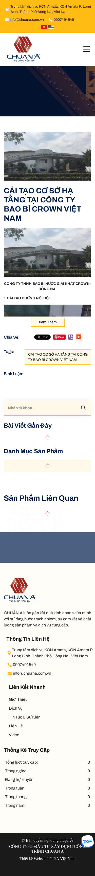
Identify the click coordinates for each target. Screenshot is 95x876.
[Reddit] (78, 337)
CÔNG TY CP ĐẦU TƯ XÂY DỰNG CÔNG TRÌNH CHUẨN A (47, 848)
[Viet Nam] (44, 27)
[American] (51, 27)
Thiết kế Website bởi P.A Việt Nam (47, 858)
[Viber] (70, 337)
